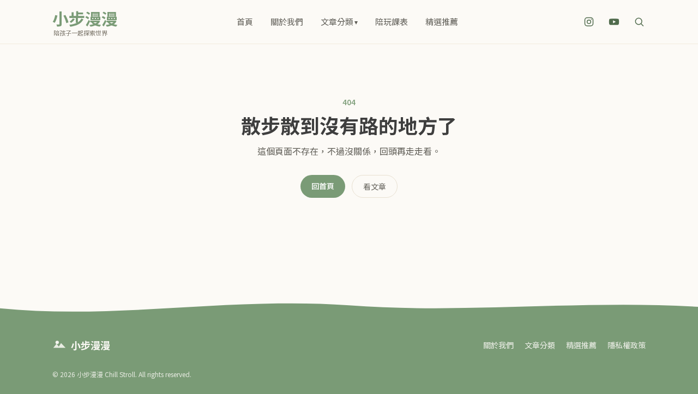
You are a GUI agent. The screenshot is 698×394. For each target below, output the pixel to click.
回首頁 (322, 185)
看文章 (374, 186)
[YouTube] (614, 22)
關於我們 (286, 21)
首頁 (245, 21)
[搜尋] (639, 22)
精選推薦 (441, 21)
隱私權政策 (626, 345)
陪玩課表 (391, 21)
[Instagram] (589, 22)
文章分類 (339, 21)
